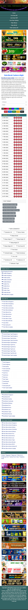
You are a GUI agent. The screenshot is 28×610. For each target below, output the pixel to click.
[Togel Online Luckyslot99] (14, 533)
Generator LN (8, 232)
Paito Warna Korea (7, 314)
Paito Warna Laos (7, 316)
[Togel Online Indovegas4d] (14, 582)
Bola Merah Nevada (7, 413)
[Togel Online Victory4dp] (14, 478)
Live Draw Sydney (14, 20)
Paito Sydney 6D (14, 27)
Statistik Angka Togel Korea (9, 346)
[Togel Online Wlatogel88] (14, 509)
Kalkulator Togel (14, 263)
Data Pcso (5, 372)
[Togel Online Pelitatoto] (14, 63)
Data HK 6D (5, 383)
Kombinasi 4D (8, 260)
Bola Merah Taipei (7, 411)
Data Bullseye (6, 370)
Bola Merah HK (6, 396)
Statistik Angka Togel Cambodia (10, 340)
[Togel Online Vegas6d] (14, 490)
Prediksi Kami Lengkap (8, 294)
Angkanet (24, 595)
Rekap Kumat (14, 235)
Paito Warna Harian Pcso (8, 433)
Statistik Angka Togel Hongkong (10, 336)
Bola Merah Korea (7, 407)
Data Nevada (6, 381)
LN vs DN (14, 256)
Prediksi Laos (6, 288)
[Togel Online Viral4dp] (14, 69)
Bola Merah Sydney (7, 399)
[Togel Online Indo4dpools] (14, 527)
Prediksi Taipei (6, 290)
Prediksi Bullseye (7, 281)
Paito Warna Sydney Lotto (18, 599)
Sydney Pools (5, 596)
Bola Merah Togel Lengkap (9, 416)
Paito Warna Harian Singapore (10, 423)
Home (14, 13)
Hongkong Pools (12, 596)
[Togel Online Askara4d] (14, 496)
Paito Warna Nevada (7, 320)
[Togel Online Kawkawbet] (14, 484)
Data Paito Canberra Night (9, 213)
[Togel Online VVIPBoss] (14, 32)
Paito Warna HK (14, 590)
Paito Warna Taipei (7, 318)
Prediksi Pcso (6, 284)
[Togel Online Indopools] (14, 570)
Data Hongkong (6, 364)
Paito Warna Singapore (8, 301)
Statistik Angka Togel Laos (9, 348)
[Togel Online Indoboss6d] (14, 472)
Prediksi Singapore (7, 273)
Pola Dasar (15, 249)
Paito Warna (14, 23)
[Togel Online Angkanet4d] (14, 564)
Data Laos (5, 377)
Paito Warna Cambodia (8, 308)
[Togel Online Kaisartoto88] (14, 521)
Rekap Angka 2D (14, 242)
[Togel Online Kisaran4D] (14, 51)
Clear (3, 108)
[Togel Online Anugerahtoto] (14, 552)
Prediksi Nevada (6, 292)
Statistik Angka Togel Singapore (10, 334)
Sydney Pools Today (14, 456)
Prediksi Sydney (6, 277)
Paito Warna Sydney (7, 305)
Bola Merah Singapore (8, 394)
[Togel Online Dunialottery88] (14, 546)
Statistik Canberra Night (8, 218)
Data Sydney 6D (6, 385)
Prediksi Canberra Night (8, 221)
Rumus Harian (20, 232)
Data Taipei (5, 379)
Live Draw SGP (14, 18)
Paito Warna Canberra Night (9, 207)
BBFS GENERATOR (14, 228)
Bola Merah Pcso (7, 405)
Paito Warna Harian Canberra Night (11, 210)
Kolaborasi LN (21, 260)
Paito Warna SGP (18, 592)
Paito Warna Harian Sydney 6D (10, 446)
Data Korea (5, 375)
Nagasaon (8, 455)
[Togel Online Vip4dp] (14, 539)
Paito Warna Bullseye (8, 310)
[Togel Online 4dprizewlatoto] (14, 515)
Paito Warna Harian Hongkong (10, 425)
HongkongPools (19, 596)
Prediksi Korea (6, 286)
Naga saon (14, 455)
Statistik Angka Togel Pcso (9, 344)
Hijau (14, 111)
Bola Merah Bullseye (7, 403)
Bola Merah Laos (7, 409)
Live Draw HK (14, 15)
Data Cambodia (6, 368)
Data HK (24, 592)
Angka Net (8, 590)
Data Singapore (6, 362)
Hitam (22, 111)
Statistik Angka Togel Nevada (9, 353)
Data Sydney (6, 366)
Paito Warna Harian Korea (9, 435)
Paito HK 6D (14, 25)
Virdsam (3, 455)
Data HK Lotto (24, 598)
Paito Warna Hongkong (8, 303)
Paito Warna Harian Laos (8, 437)
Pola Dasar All (21, 246)
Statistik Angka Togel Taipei (9, 351)
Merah (6, 111)
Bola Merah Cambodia (8, 401)
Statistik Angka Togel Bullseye (10, 342)
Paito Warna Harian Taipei (9, 440)
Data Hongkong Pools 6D (6, 271)
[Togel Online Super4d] (14, 45)
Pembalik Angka (8, 253)
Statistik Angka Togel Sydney (9, 338)
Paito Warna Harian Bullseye (9, 431)
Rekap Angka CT (8, 239)
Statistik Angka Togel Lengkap (10, 355)
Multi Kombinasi (21, 253)
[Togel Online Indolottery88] (14, 558)
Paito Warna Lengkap (8, 327)
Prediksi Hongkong (7, 275)
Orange (18, 111)
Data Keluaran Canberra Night (10, 204)
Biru (10, 111)
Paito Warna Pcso (7, 312)
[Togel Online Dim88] (14, 39)
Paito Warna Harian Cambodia (10, 429)
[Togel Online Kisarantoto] (14, 57)
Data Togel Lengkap (7, 387)
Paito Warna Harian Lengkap (9, 448)
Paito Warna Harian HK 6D (9, 444)
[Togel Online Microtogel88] (14, 466)
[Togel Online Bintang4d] (14, 503)
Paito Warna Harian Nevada (9, 442)
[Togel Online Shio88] (14, 576)
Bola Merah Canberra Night (14, 75)
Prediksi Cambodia (7, 279)
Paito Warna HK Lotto (15, 598)
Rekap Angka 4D (8, 246)
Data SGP (3, 593)
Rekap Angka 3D (21, 239)
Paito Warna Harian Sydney (9, 427)
